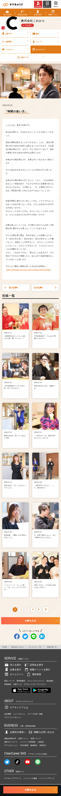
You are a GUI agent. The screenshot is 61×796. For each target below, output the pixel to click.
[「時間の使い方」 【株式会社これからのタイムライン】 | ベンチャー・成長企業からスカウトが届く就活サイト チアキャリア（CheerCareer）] (12, 4)
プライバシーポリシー (12, 717)
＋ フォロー (27, 25)
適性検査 (36, 674)
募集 (47, 33)
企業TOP (16, 33)
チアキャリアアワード (12, 778)
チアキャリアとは (19, 707)
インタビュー (16, 49)
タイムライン (40, 49)
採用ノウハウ (36, 738)
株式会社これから (17, 647)
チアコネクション (11, 745)
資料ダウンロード (11, 742)
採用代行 (42, 745)
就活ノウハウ (9, 681)
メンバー (47, 41)
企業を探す (15, 669)
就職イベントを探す (40, 669)
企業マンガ (31, 57)
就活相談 (49, 681)
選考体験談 (21, 681)
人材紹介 (40, 742)
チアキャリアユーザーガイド (35, 684)
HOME (4, 647)
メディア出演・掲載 (35, 714)
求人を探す (15, 665)
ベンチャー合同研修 (27, 742)
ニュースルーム (19, 714)
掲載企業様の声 (10, 738)
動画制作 (33, 745)
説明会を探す (36, 665)
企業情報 (16, 41)
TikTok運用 (24, 745)
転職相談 (7, 684)
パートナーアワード (46, 778)
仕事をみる (30, 620)
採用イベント (23, 738)
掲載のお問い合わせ (44, 732)
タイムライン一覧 (35, 647)
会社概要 (7, 714)
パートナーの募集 (30, 778)
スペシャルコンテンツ (35, 681)
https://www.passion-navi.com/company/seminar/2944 (28, 270)
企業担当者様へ (18, 732)
